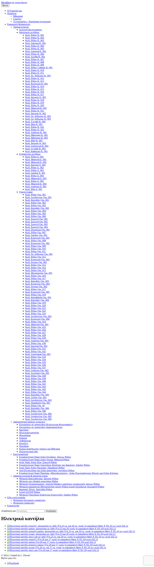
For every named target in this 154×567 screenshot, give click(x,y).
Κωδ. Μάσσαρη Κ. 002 (36, 138)
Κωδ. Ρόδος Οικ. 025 (35, 327)
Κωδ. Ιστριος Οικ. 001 (36, 262)
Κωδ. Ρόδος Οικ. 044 (35, 392)
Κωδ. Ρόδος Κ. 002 (34, 38)
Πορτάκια (24, 446)
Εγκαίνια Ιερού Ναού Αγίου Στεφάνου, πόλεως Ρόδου (45, 457)
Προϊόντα (11, 13)
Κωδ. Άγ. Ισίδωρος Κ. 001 (38, 75)
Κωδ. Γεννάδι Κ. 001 (35, 121)
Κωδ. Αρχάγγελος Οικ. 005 (38, 416)
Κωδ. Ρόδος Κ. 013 (34, 81)
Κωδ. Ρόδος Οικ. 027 (35, 332)
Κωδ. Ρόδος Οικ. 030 (35, 343)
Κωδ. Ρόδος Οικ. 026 (35, 330)
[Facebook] (13, 563)
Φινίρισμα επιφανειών (23, 503)
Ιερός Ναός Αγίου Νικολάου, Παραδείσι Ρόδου (42, 467)
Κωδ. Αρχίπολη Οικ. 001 (37, 373)
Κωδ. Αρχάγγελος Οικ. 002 (38, 316)
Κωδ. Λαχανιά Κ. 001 (35, 51)
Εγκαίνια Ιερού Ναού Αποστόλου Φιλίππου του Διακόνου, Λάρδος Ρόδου (54, 465)
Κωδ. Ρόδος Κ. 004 (34, 46)
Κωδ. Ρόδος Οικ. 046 (35, 411)
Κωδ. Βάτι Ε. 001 (33, 189)
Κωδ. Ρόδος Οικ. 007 (35, 232)
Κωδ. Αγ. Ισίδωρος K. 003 (38, 119)
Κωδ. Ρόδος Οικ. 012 (35, 257)
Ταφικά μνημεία (21, 27)
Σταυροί (23, 438)
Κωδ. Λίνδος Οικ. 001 (36, 397)
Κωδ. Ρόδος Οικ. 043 (35, 389)
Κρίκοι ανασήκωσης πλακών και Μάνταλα (39, 449)
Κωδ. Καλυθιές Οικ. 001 (37, 200)
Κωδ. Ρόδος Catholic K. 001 (39, 67)
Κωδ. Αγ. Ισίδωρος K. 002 (38, 116)
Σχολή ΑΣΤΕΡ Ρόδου (29, 492)
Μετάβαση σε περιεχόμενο (14, 2)
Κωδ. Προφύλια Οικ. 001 (37, 230)
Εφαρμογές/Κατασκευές (18, 24)
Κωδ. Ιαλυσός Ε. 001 (35, 165)
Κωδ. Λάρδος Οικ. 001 (36, 235)
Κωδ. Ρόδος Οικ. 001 (35, 194)
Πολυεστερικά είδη (28, 451)
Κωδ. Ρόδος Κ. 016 (34, 92)
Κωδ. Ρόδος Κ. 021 (34, 111)
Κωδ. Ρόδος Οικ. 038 (35, 376)
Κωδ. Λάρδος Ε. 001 (35, 173)
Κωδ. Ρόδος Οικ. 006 (35, 216)
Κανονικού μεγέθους (29, 32)
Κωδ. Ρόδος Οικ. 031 (35, 349)
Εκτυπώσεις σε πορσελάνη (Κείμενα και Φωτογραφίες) (45, 424)
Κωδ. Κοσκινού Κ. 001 (36, 83)
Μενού (5, 5)
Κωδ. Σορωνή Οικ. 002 (36, 221)
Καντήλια (23, 430)
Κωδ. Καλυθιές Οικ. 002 (37, 208)
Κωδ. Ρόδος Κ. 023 (34, 129)
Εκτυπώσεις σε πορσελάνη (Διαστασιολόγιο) (40, 427)
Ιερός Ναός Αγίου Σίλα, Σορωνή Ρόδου (38, 462)
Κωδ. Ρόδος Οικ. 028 (35, 335)
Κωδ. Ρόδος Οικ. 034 (35, 359)
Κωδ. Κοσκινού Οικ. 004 (37, 284)
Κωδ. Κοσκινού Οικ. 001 (37, 238)
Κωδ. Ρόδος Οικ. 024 (35, 321)
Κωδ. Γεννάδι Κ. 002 (35, 148)
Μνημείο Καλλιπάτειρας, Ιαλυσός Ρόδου (38, 478)
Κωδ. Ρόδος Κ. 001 (34, 35)
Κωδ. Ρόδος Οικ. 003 (35, 205)
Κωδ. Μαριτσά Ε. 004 (35, 184)
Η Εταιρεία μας (14, 10)
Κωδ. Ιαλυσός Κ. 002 (35, 113)
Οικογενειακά (25, 192)
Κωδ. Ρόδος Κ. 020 (34, 105)
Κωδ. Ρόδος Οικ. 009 (35, 246)
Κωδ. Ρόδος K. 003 (34, 40)
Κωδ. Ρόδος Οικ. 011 (35, 251)
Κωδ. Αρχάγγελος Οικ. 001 (38, 197)
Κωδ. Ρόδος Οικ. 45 (35, 405)
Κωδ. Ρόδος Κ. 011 (34, 73)
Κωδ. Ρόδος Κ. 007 (34, 59)
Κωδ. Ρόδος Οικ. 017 (35, 278)
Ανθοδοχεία (25, 440)
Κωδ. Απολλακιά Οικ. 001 (38, 354)
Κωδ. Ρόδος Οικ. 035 (35, 362)
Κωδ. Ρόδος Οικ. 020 (35, 305)
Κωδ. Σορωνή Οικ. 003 (36, 224)
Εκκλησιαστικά (20, 454)
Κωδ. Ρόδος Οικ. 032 (35, 351)
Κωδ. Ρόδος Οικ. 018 (35, 294)
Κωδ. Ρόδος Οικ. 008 (35, 240)
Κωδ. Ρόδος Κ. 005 (34, 48)
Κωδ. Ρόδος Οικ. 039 (35, 378)
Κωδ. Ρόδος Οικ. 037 (35, 367)
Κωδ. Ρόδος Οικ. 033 (35, 357)
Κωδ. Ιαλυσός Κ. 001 (35, 97)
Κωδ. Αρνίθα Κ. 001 (35, 56)
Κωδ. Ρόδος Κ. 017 (34, 94)
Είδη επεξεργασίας (16, 497)
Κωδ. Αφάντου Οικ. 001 (37, 340)
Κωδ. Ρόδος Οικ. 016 (35, 275)
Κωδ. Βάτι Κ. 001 (34, 124)
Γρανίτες (17, 19)
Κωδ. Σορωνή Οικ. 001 (36, 219)
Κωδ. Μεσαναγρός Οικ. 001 (38, 273)
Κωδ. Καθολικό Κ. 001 (36, 151)
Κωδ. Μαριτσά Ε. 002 (35, 162)
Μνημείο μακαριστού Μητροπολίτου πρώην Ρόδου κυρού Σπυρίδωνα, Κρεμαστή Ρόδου (61, 486)
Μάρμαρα (18, 16)
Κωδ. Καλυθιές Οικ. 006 (37, 408)
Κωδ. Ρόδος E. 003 (34, 170)
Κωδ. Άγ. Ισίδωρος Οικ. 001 (39, 254)
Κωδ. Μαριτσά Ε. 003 (35, 178)
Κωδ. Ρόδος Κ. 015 (34, 89)
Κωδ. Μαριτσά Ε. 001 (35, 159)
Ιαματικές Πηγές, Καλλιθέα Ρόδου (35, 489)
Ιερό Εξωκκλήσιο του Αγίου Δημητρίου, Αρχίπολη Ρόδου (46, 470)
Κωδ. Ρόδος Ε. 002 (34, 167)
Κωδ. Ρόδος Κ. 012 (34, 78)
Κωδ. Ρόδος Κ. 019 (34, 102)
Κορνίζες (23, 443)
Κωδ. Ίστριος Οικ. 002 (36, 286)
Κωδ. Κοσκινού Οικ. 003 (37, 259)
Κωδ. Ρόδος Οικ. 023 (35, 313)
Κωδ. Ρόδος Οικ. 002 (35, 202)
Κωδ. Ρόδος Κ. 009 (34, 65)
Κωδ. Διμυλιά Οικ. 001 (36, 346)
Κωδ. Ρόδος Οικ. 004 (35, 211)
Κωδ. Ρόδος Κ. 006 (34, 54)
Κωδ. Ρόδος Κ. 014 (34, 86)
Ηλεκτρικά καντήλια (29, 432)
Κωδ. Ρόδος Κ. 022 (34, 127)
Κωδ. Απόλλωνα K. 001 (37, 146)
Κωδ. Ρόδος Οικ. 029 (35, 338)
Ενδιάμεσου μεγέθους (30, 154)
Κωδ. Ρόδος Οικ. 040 (35, 381)
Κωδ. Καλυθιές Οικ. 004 (37, 300)
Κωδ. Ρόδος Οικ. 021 (35, 308)
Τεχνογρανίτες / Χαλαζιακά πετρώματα (32, 21)
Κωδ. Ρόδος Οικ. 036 (35, 365)
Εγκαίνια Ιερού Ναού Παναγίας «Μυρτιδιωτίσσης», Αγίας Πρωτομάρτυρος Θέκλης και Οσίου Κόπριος (68, 473)
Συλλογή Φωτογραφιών (30, 29)
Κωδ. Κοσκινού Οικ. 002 (37, 243)
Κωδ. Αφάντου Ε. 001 (35, 186)
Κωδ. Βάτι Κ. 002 (34, 140)
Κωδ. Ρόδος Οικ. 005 (35, 213)
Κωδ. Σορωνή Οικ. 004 (36, 227)
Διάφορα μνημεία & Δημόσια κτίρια (30, 476)
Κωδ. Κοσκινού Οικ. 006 (37, 319)
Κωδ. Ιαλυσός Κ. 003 (35, 143)
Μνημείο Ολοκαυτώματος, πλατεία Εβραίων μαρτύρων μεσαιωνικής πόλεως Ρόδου (59, 484)
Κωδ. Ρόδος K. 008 (34, 62)
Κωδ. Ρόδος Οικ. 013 (35, 265)
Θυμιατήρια (25, 435)
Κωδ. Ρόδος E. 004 (34, 175)
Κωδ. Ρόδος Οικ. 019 (35, 303)
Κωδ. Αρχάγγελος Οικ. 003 (38, 400)
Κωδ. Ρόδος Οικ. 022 (35, 311)
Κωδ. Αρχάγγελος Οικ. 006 (38, 419)
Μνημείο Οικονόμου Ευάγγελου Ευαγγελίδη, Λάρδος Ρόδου (48, 495)
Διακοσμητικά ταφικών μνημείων (29, 422)
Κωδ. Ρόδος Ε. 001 (34, 156)
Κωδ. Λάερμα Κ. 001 (35, 43)
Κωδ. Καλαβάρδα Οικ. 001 (38, 297)
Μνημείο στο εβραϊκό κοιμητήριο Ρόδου (38, 481)
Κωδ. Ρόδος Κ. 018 (34, 100)
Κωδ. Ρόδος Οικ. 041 (35, 384)
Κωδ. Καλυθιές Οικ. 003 (37, 281)
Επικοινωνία (13, 505)
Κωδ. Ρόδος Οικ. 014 (35, 267)
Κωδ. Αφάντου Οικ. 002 (37, 370)
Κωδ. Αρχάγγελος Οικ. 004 (38, 413)
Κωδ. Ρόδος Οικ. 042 (35, 386)
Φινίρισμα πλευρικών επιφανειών (29, 500)
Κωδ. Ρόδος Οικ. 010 (35, 248)
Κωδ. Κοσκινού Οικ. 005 (37, 292)
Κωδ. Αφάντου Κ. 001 (36, 132)
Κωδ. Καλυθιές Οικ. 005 (37, 394)
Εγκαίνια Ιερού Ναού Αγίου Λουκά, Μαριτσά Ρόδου (44, 459)
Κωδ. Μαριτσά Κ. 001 (36, 108)
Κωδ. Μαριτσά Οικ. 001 (37, 324)
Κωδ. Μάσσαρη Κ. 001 (36, 135)
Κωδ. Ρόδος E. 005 (34, 181)
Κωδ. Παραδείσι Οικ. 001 (37, 403)
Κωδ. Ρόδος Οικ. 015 (35, 270)
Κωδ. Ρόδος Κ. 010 (34, 70)
